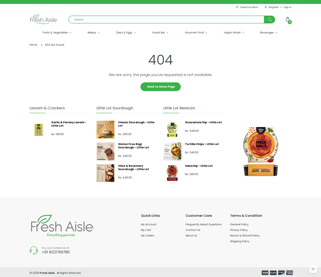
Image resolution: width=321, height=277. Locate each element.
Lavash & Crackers (47, 108)
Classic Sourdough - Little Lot (136, 124)
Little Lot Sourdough (114, 108)
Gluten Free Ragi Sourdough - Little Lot (133, 145)
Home (33, 45)
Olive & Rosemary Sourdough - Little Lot (133, 167)
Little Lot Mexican (179, 108)
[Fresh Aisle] (43, 19)
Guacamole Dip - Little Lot (203, 122)
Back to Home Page (161, 86)
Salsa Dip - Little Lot (199, 166)
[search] (172, 19)
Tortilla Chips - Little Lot (202, 144)
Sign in (287, 7)
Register (273, 7)
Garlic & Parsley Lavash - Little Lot (68, 124)
